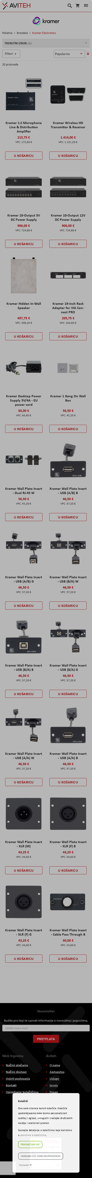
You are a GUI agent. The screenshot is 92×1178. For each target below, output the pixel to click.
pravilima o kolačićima (33, 1135)
